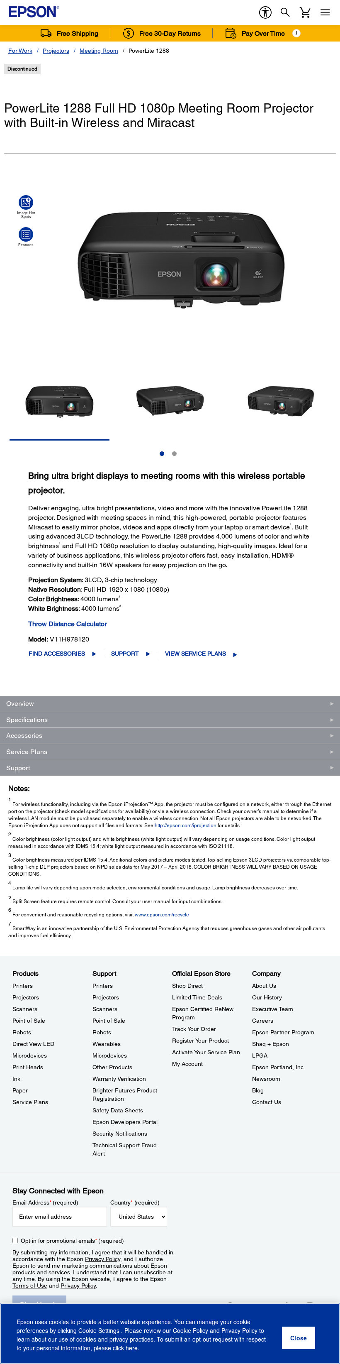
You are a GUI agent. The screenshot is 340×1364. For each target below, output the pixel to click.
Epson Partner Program (283, 1032)
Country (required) (135, 1202)
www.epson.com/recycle (162, 915)
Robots (21, 1032)
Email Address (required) (45, 1202)
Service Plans (26, 752)
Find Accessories (57, 653)
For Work (20, 50)
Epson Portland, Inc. (278, 1067)
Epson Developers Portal (125, 1122)
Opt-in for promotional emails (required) (72, 1240)
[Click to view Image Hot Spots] (25, 206)
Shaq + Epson (270, 1044)
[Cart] (305, 12)
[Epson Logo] (34, 11)
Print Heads (27, 1067)
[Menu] (325, 12)
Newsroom (266, 1078)
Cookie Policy (190, 1330)
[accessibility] (265, 12)
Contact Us (266, 1102)
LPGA (259, 1055)
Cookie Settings (99, 1330)
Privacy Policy (102, 1259)
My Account (187, 1063)
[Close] (298, 1338)
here (132, 1348)
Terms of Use (29, 1285)
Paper (20, 1090)
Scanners (24, 1009)
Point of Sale (28, 1020)
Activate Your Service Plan (206, 1052)
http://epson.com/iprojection (185, 825)
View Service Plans (195, 653)
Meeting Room (99, 50)
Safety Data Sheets (117, 1110)
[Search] (285, 12)
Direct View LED (33, 1044)
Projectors (56, 50)
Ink (16, 1078)
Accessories (24, 736)
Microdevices (29, 1055)
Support (125, 653)
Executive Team (272, 1009)
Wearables (106, 1044)
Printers (22, 985)
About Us (264, 985)
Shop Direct (187, 985)
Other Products (112, 1067)
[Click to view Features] (25, 237)
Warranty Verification (119, 1078)
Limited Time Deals (197, 997)
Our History (267, 997)
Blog (258, 1090)
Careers (262, 1020)
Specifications (27, 720)
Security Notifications (119, 1133)
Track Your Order (194, 1029)
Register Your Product (200, 1040)
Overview (20, 704)
